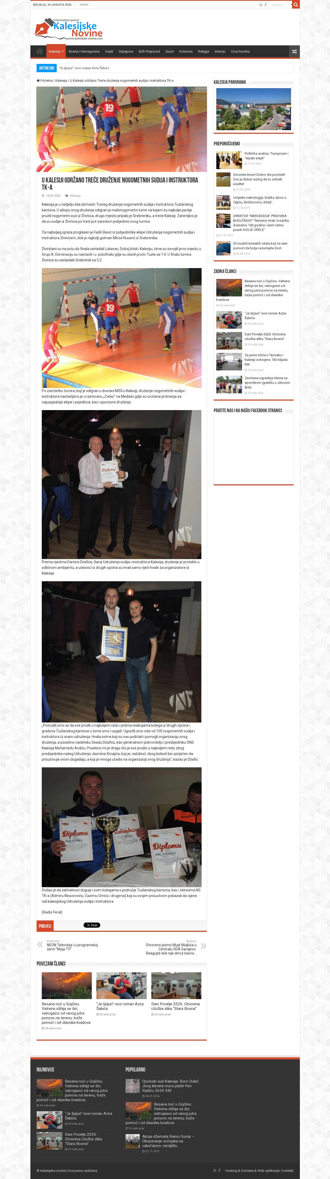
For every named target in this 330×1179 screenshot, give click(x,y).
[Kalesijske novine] (68, 28)
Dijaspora (126, 51)
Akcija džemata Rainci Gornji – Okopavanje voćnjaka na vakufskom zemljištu (168, 1141)
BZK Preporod (149, 51)
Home (84, 4)
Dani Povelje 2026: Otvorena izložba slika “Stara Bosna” (175, 1006)
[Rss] (261, 5)
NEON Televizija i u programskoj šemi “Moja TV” (72, 945)
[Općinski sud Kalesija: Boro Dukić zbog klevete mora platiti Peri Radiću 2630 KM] (133, 1086)
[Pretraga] (296, 5)
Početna (39, 50)
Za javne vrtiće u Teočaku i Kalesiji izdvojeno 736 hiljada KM (266, 359)
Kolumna (186, 51)
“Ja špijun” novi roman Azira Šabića (84, 68)
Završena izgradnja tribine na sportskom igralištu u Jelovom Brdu (267, 382)
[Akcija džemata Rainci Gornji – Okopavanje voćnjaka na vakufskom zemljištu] (133, 1141)
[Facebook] (265, 5)
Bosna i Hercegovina (84, 51)
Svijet (109, 51)
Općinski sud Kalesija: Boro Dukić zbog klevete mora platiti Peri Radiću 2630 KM (170, 1086)
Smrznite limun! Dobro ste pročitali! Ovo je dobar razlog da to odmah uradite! (259, 179)
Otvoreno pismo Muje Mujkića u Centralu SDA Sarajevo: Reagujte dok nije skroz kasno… (171, 947)
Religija (203, 51)
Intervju (220, 51)
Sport (170, 51)
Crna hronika (240, 51)
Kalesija (55, 51)
